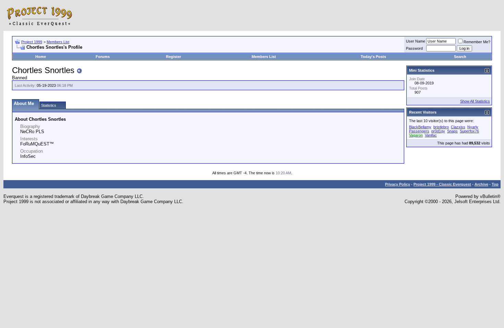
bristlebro (441, 127)
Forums (103, 57)
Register (173, 57)
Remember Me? (477, 42)
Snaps (452, 131)
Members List (58, 42)
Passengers (419, 131)
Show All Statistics (475, 101)
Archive (481, 184)
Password (414, 48)
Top (495, 184)
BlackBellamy (420, 127)
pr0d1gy (438, 131)
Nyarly (472, 127)
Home (40, 57)
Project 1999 (31, 42)
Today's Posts (373, 57)
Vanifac (431, 135)
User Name (415, 41)
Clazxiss (458, 127)
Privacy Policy (397, 184)
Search (460, 57)
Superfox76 (469, 131)
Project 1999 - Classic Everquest (442, 184)
